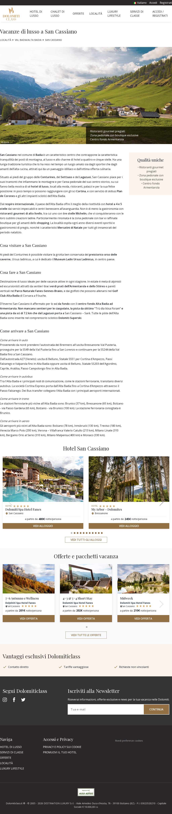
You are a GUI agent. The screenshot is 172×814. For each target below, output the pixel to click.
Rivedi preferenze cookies (129, 740)
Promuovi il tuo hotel (60, 752)
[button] (71, 533)
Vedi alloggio (43, 526)
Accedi (153, 3)
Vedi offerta (29, 618)
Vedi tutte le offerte (86, 635)
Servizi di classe (11, 752)
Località (95, 13)
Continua (156, 709)
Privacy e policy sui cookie (62, 747)
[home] (12, 14)
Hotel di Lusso (11, 747)
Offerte (78, 13)
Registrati (166, 3)
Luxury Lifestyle (12, 768)
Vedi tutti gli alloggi (86, 540)
